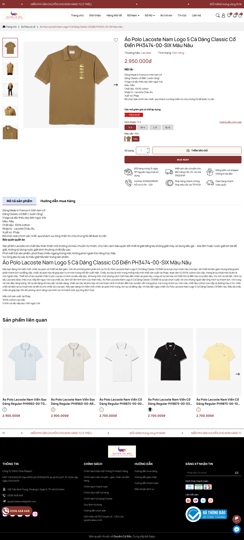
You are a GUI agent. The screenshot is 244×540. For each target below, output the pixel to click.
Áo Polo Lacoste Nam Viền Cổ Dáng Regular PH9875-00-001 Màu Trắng (121, 401)
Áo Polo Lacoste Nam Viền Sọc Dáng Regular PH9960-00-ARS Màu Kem (73, 401)
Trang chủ (77, 15)
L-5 (155, 127)
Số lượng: (129, 150)
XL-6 (167, 127)
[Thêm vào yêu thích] (116, 40)
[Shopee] (188, 500)
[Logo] (14, 15)
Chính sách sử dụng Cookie (98, 498)
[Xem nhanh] (25, 366)
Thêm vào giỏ (199, 150)
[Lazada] (195, 500)
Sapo (152, 536)
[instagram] (35, 514)
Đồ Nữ (149, 15)
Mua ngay (183, 159)
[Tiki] (203, 500)
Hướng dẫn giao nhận (146, 477)
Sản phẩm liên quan (24, 320)
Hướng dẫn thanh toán (147, 483)
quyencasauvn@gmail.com (21, 501)
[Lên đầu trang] (237, 510)
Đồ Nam (132, 15)
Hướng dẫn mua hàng (146, 471)
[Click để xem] (71, 84)
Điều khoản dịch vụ (144, 489)
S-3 (130, 127)
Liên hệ (196, 15)
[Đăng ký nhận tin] (237, 472)
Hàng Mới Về (114, 15)
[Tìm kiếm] (218, 15)
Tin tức (182, 15)
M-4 (143, 127)
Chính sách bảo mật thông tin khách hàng (106, 471)
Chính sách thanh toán (96, 486)
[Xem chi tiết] (16, 366)
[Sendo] (210, 500)
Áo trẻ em (166, 15)
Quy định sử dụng (93, 504)
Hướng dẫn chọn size (231, 122)
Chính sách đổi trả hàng (96, 492)
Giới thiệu (95, 15)
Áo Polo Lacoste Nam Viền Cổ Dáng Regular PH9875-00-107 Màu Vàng (218, 401)
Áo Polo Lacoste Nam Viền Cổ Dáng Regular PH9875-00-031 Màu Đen (169, 401)
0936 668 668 (15, 495)
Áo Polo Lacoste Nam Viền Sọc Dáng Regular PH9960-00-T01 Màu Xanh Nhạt (24, 401)
